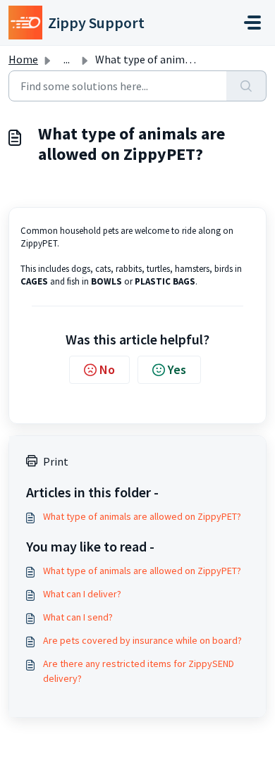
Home (23, 59)
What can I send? (78, 617)
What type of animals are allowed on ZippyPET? (142, 516)
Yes (177, 369)
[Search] (246, 85)
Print (55, 461)
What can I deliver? (82, 593)
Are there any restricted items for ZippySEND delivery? (138, 671)
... (66, 59)
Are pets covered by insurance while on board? (142, 640)
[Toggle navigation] (252, 22)
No (107, 369)
